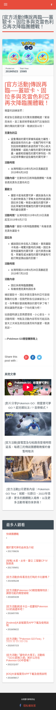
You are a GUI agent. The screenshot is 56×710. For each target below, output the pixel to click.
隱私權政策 (29, 705)
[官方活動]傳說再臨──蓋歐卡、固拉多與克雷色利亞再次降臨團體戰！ (27, 93)
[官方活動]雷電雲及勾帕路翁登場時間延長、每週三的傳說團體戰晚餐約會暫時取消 (28, 447)
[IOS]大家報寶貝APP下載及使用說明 (26, 674)
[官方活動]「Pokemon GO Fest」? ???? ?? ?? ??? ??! (25, 640)
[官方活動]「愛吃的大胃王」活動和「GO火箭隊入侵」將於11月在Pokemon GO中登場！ (25, 658)
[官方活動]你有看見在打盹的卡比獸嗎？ (28, 577)
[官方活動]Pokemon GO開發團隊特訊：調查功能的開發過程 (28, 591)
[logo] (27, 4)
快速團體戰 (12, 534)
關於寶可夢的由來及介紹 (20, 547)
